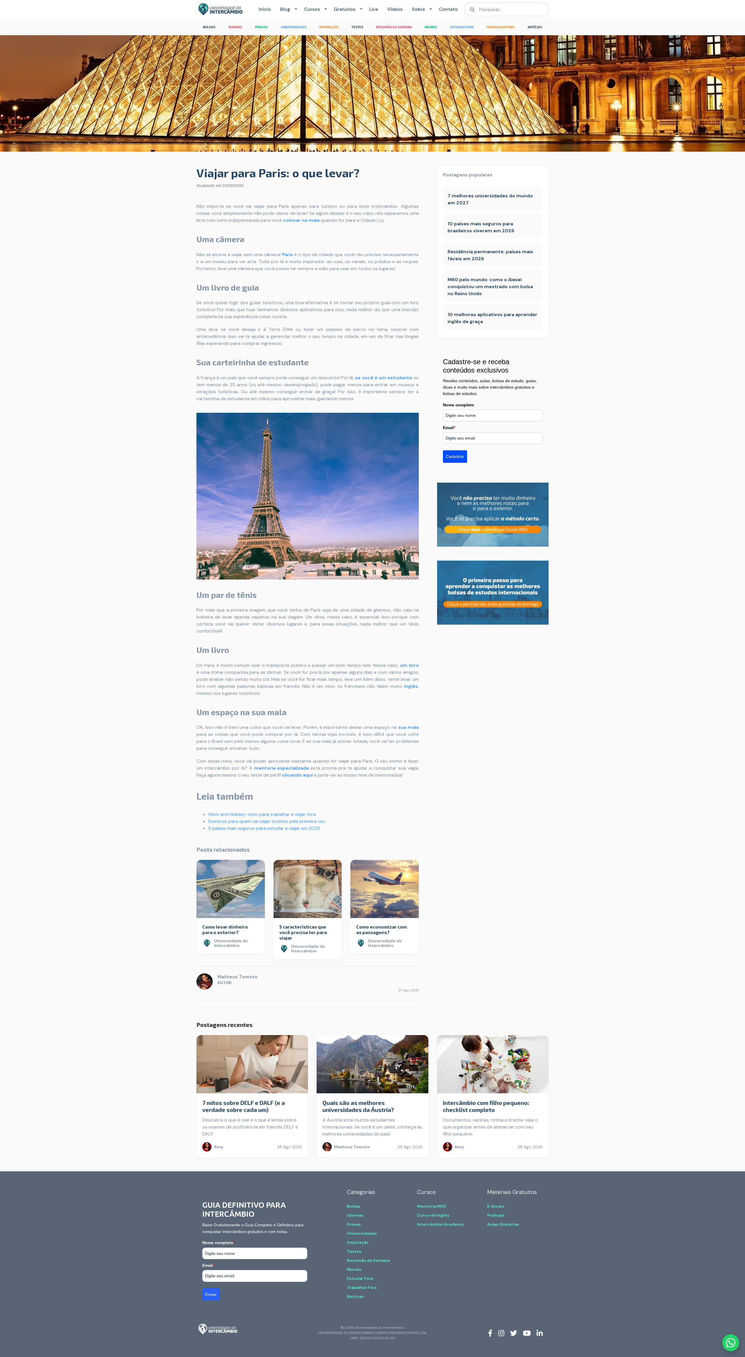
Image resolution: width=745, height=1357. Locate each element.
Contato (448, 9)
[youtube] (527, 1332)
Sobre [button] (418, 9)
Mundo (354, 1269)
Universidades (362, 1233)
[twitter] (513, 1332)
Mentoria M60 (431, 1206)
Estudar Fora (360, 1278)
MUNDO (431, 27)
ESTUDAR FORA (462, 27)
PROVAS (261, 27)
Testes (354, 1251)
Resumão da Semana (368, 1260)
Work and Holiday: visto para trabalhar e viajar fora (262, 814)
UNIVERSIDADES (293, 27)
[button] (294, 9)
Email (449, 427)
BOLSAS (209, 27)
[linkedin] (540, 1332)
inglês (411, 686)
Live (373, 9)
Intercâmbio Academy (440, 1224)
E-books (496, 1206)
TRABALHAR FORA (501, 27)
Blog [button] (285, 9)
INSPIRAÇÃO (328, 27)
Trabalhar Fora (362, 1287)
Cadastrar (455, 456)
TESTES (357, 27)
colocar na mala (301, 220)
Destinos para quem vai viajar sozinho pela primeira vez (266, 821)
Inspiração (358, 1242)
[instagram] (501, 1332)
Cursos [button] (312, 9)
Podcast (496, 1215)
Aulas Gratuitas (503, 1224)
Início (265, 9)
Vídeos (394, 9)
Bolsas (353, 1206)
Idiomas (355, 1215)
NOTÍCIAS (535, 27)
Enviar (211, 1294)
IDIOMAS (235, 27)
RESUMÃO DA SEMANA (394, 27)
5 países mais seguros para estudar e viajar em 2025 (264, 828)
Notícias (355, 1296)
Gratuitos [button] (344, 9)
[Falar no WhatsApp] (730, 1342)
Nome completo (458, 405)
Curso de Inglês (433, 1215)
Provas (354, 1224)
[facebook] (490, 1332)
